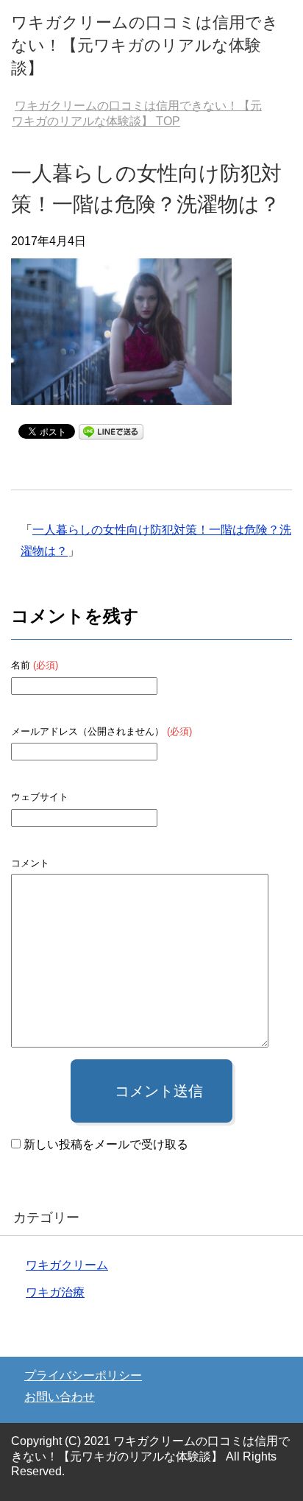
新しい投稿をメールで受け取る (106, 1144)
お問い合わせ (59, 1397)
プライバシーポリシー (83, 1375)
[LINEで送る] (111, 430)
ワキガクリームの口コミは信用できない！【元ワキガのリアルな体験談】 (145, 45)
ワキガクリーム (67, 1265)
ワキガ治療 (55, 1292)
